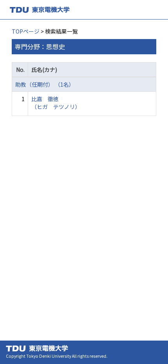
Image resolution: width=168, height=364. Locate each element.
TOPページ (25, 31)
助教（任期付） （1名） (44, 84)
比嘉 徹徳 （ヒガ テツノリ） (55, 103)
